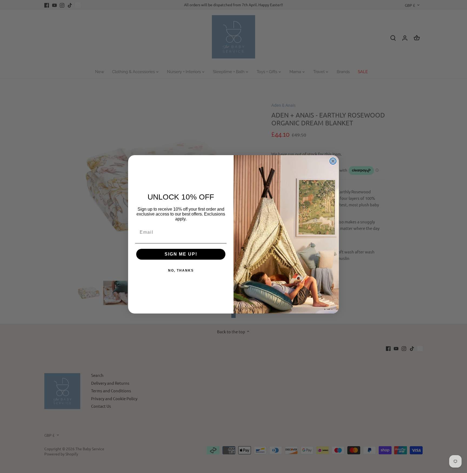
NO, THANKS (181, 270)
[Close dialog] (333, 161)
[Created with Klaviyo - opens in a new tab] (233, 316)
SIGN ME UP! (181, 254)
